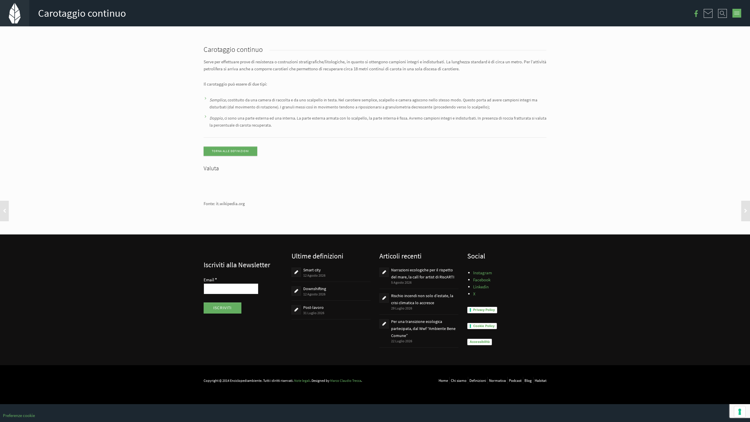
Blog (528, 380)
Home (443, 380)
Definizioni (477, 380)
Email (210, 280)
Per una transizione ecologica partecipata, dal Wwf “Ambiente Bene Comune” (423, 328)
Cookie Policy (484, 326)
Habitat (540, 380)
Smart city (312, 270)
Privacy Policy (484, 310)
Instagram (482, 272)
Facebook (481, 280)
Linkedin (481, 287)
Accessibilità (480, 342)
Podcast (515, 380)
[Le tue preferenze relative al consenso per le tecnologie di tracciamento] (739, 411)
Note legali (302, 380)
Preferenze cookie (19, 415)
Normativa (497, 380)
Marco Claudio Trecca (345, 380)
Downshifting (314, 288)
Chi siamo (458, 380)
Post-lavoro (313, 307)
